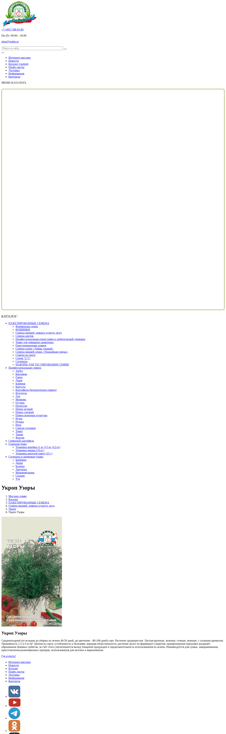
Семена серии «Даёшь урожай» (34, 348)
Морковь (21, 399)
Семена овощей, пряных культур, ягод (39, 332)
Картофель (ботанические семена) (36, 389)
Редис (19, 418)
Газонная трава (17, 443)
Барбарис (21, 459)
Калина (20, 466)
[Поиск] (65, 49)
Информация (16, 73)
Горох (19, 377)
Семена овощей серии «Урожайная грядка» (42, 351)
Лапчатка (21, 469)
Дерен (19, 463)
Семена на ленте (25, 354)
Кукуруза (21, 393)
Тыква (19, 434)
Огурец (20, 402)
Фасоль (20, 437)
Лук (18, 396)
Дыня (19, 380)
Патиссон (21, 405)
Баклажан (21, 374)
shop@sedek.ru (10, 41)
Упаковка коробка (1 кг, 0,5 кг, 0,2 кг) (38, 447)
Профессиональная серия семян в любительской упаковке (50, 339)
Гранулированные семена (31, 345)
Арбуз (19, 370)
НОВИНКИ (23, 329)
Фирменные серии (27, 326)
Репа (18, 424)
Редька (20, 421)
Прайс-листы (16, 67)
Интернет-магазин (19, 57)
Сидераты (22, 361)
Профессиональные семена (24, 367)
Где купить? (8, 656)
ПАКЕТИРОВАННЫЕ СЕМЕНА (28, 323)
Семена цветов (25, 335)
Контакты (14, 76)
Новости (13, 60)
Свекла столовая (25, 428)
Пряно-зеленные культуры (31, 415)
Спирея (20, 475)
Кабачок (20, 383)
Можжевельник (25, 472)
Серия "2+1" (23, 358)
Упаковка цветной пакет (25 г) (34, 453)
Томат (19, 431)
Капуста (20, 386)
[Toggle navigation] (2, 52)
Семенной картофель (21, 440)
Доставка (14, 70)
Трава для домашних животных (35, 342)
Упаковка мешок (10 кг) (30, 450)
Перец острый (24, 409)
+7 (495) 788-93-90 (12, 29)
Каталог (18, 63)
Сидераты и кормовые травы (25, 456)
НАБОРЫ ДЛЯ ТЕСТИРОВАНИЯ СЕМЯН (42, 364)
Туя (18, 478)
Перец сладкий (25, 412)
